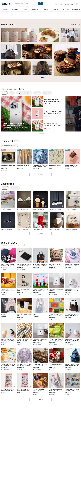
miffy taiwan (28, 6)
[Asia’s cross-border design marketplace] (6, 4)
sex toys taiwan (35, 6)
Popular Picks (14, 188)
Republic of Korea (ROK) (24, 93)
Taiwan (4, 93)
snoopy (15, 6)
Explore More (47, 93)
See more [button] (40, 399)
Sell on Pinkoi (58, 4)
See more (40, 174)
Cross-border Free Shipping (9, 145)
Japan (12, 93)
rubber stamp (21, 6)
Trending (4, 188)
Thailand (37, 93)
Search (40, 3)
